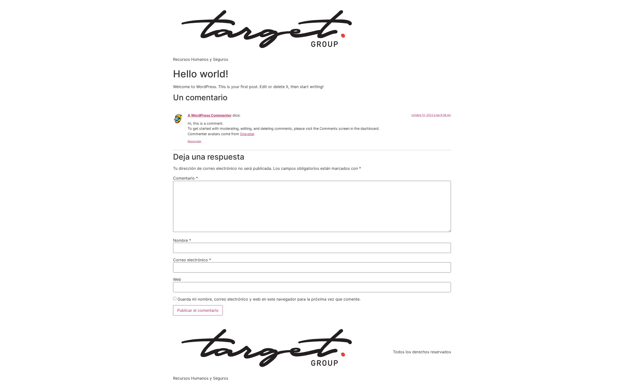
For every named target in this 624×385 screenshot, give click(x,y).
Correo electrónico (192, 260)
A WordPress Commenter (210, 115)
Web (177, 279)
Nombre (182, 240)
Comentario (185, 178)
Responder (194, 141)
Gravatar (247, 134)
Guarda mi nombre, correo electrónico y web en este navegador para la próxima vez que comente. (269, 299)
